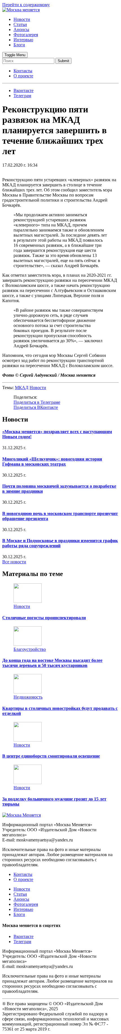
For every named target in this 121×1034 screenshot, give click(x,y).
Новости (22, 19)
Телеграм (22, 941)
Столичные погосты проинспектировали (44, 617)
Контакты (23, 70)
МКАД (21, 387)
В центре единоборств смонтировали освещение (51, 756)
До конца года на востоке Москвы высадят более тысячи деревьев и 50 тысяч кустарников (52, 663)
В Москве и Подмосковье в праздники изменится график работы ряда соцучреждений (60, 543)
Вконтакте (23, 936)
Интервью (23, 39)
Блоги (19, 44)
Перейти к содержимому (26, 4)
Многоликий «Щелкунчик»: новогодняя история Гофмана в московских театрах (52, 461)
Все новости (14, 561)
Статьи (20, 24)
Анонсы (21, 29)
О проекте (23, 75)
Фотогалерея (26, 34)
